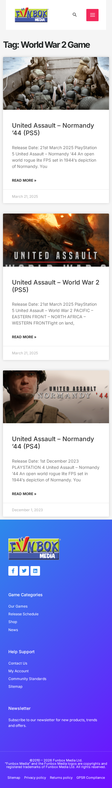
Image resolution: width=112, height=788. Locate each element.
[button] (74, 15)
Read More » (24, 180)
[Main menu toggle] (92, 15)
